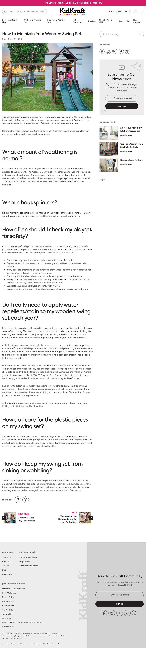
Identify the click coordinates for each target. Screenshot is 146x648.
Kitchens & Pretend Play (32, 21)
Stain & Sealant (63, 365)
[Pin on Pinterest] (25, 499)
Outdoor (92, 21)
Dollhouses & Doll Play (9, 21)
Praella (57, 644)
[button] (142, 11)
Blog (128, 21)
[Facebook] (102, 51)
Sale (120, 21)
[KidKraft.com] (73, 11)
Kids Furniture (77, 21)
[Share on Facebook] (18, 499)
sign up (121, 106)
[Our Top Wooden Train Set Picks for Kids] (109, 149)
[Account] (136, 11)
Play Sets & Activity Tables (56, 21)
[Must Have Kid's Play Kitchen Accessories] (109, 133)
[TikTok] (121, 51)
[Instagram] (108, 51)
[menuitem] (119, 11)
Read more (126, 135)
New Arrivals (136, 21)
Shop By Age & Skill (105, 21)
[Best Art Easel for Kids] (109, 165)
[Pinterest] (127, 51)
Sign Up (120, 603)
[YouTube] (114, 51)
